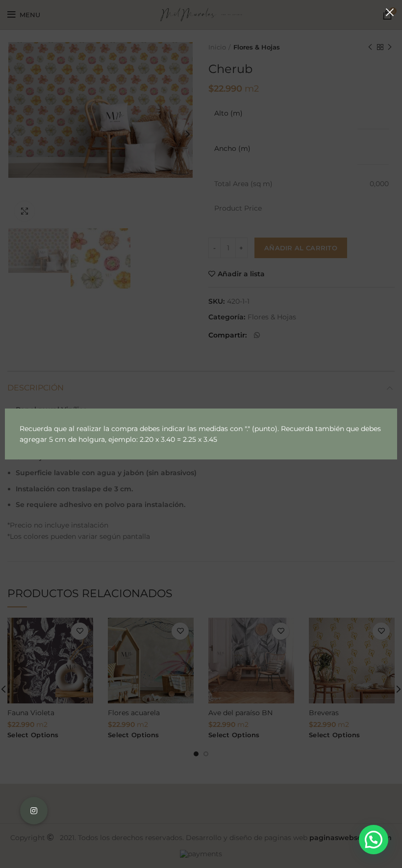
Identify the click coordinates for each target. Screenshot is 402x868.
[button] (373, 839)
